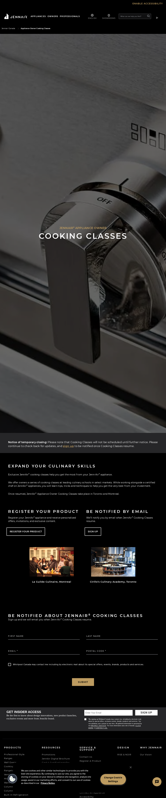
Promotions (48, 754)
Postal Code (96, 651)
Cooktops (9, 766)
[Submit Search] (148, 16)
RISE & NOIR (124, 754)
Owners (52, 16)
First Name (16, 636)
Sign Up (146, 712)
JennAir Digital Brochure (56, 758)
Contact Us (86, 757)
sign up (68, 446)
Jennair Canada (8, 28)
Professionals (70, 16)
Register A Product (90, 761)
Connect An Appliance (92, 793)
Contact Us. (101, 728)
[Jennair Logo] (15, 16)
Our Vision (146, 754)
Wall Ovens (10, 762)
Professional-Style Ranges (14, 756)
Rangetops (10, 770)
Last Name (93, 636)
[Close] (130, 767)
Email (13, 651)
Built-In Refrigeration (16, 795)
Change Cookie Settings (113, 779)
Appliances (38, 16)
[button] (12, 779)
